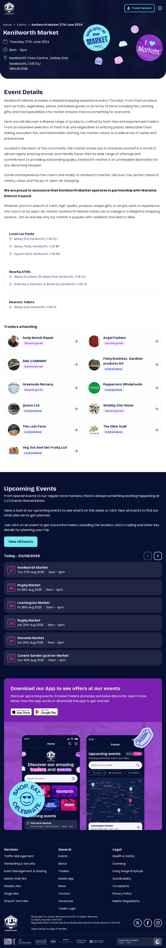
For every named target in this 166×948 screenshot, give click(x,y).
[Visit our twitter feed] (138, 923)
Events (21, 25)
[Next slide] (158, 556)
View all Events (21, 542)
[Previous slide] (148, 556)
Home (7, 25)
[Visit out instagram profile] (158, 923)
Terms (129, 943)
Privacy (121, 943)
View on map (18, 68)
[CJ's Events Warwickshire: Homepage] (9, 8)
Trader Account (142, 8)
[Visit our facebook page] (148, 923)
